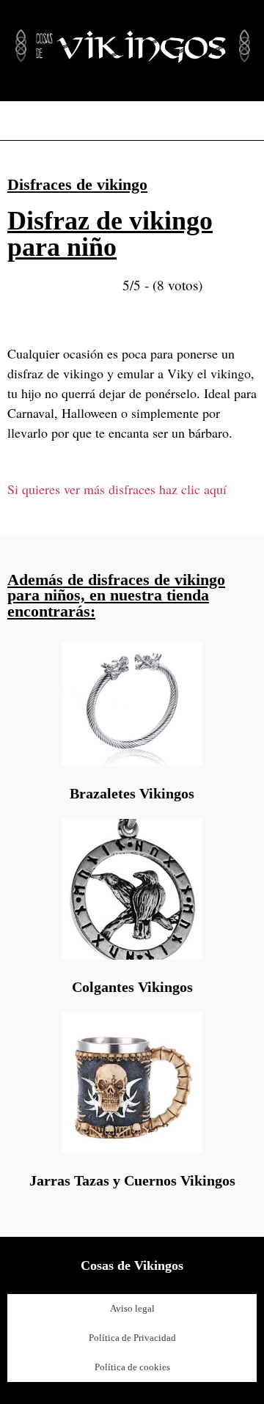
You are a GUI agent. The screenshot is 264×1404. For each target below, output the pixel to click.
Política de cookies (132, 1366)
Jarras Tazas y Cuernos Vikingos (132, 1180)
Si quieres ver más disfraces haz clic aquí (117, 489)
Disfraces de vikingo (77, 185)
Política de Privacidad (132, 1337)
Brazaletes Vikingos (132, 793)
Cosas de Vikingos (132, 1265)
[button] (132, 121)
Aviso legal (132, 1308)
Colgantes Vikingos (132, 987)
